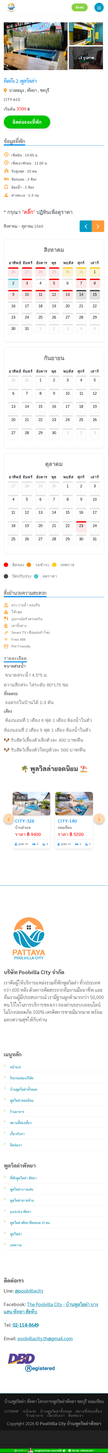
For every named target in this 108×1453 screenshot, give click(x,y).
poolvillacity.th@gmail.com (45, 1338)
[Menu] (99, 7)
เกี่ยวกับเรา (56, 1415)
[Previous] (86, 226)
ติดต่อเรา (75, 1415)
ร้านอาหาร (34, 1415)
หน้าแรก (29, 1411)
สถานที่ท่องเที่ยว (89, 1411)
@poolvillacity (29, 1291)
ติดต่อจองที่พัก (27, 122)
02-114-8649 (26, 1325)
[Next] (98, 226)
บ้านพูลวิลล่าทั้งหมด (56, 1411)
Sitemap (12, 1411)
